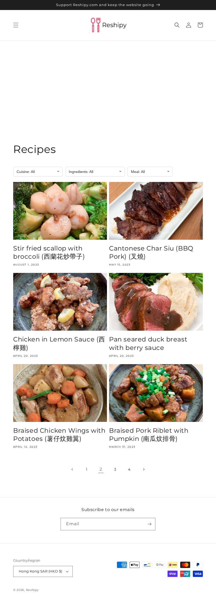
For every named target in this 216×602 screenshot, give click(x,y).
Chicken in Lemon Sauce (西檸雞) (59, 343)
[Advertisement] (108, 80)
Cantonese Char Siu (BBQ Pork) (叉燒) (151, 252)
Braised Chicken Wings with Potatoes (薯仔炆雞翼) (59, 434)
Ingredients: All (81, 172)
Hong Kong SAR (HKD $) (40, 571)
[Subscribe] (149, 524)
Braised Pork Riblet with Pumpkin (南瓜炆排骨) (148, 434)
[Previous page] (72, 469)
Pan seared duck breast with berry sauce (148, 343)
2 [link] (101, 469)
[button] (16, 25)
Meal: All (138, 172)
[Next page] (143, 469)
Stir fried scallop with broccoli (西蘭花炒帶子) (49, 252)
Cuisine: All (26, 172)
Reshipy (32, 590)
